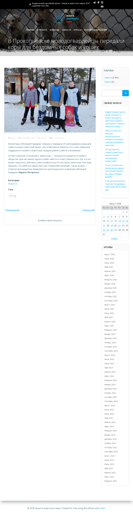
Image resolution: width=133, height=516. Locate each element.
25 (108, 230)
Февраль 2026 (110, 279)
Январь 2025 (109, 334)
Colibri (102, 508)
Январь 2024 (109, 384)
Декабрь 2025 (110, 288)
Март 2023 (109, 426)
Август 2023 (109, 405)
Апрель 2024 (109, 372)
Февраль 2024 (110, 380)
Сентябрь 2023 (111, 401)
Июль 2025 (109, 309)
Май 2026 (108, 267)
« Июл (114, 238)
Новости (66, 30)
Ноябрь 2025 (110, 292)
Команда (54, 30)
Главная (30, 30)
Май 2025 (108, 317)
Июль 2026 (109, 258)
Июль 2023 (109, 409)
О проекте (42, 30)
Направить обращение (95, 30)
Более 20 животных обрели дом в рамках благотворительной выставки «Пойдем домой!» (114, 171)
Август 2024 (109, 355)
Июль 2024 (109, 359)
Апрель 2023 (109, 422)
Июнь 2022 (109, 464)
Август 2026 (109, 254)
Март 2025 (109, 325)
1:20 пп (44, 138)
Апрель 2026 (109, 271)
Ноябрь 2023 (110, 393)
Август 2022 (109, 456)
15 (123, 221)
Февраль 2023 (110, 430)
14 (119, 221)
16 (127, 221)
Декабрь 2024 (110, 338)
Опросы (77, 30)
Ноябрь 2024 (110, 342)
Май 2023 (108, 418)
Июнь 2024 (109, 363)
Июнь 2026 (109, 263)
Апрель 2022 (109, 472)
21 (119, 225)
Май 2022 (108, 468)
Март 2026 (109, 275)
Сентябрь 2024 (111, 351)
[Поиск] (125, 93)
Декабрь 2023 (110, 388)
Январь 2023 (109, 435)
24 (104, 230)
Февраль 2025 (110, 330)
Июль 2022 (109, 460)
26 (111, 230)
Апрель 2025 (109, 321)
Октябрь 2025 (110, 296)
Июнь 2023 (109, 414)
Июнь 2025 (109, 313)
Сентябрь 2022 (111, 451)
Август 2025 (109, 305)
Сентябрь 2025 (111, 300)
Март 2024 (109, 376)
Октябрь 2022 (110, 447)
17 (104, 225)
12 (111, 221)
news (13, 138)
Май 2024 (108, 367)
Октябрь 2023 (110, 397)
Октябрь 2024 (110, 346)
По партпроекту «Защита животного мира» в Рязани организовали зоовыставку (114, 155)
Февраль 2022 (110, 481)
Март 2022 (109, 477)
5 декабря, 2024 (28, 138)
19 (111, 225)
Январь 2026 (109, 284)
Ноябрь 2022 (110, 443)
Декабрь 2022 (110, 439)
